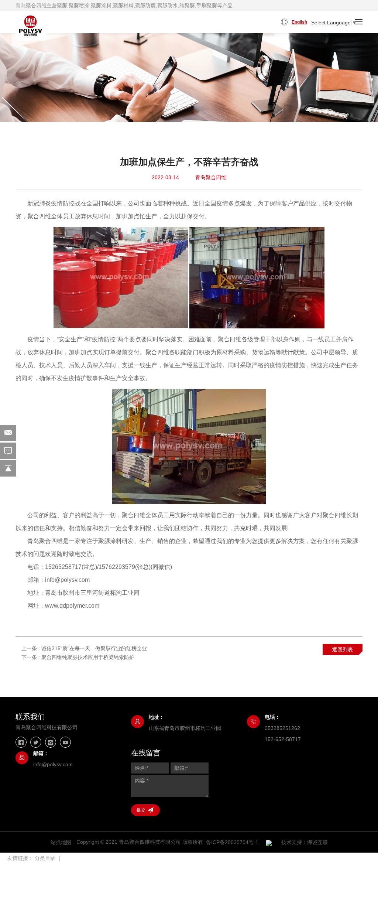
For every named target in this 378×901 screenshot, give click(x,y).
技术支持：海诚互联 (304, 842)
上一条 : (84, 648)
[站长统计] (269, 842)
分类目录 (45, 858)
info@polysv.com (53, 764)
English (299, 22)
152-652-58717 (283, 739)
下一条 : (77, 657)
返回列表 (342, 649)
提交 (141, 810)
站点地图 (61, 842)
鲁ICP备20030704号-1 (232, 842)
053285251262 (282, 728)
